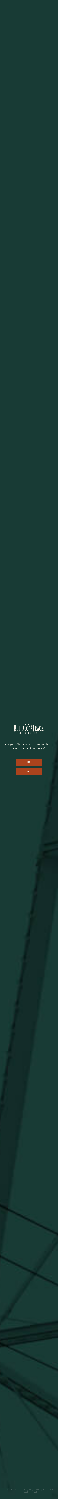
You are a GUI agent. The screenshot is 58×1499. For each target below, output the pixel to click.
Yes (29, 772)
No (28, 762)
